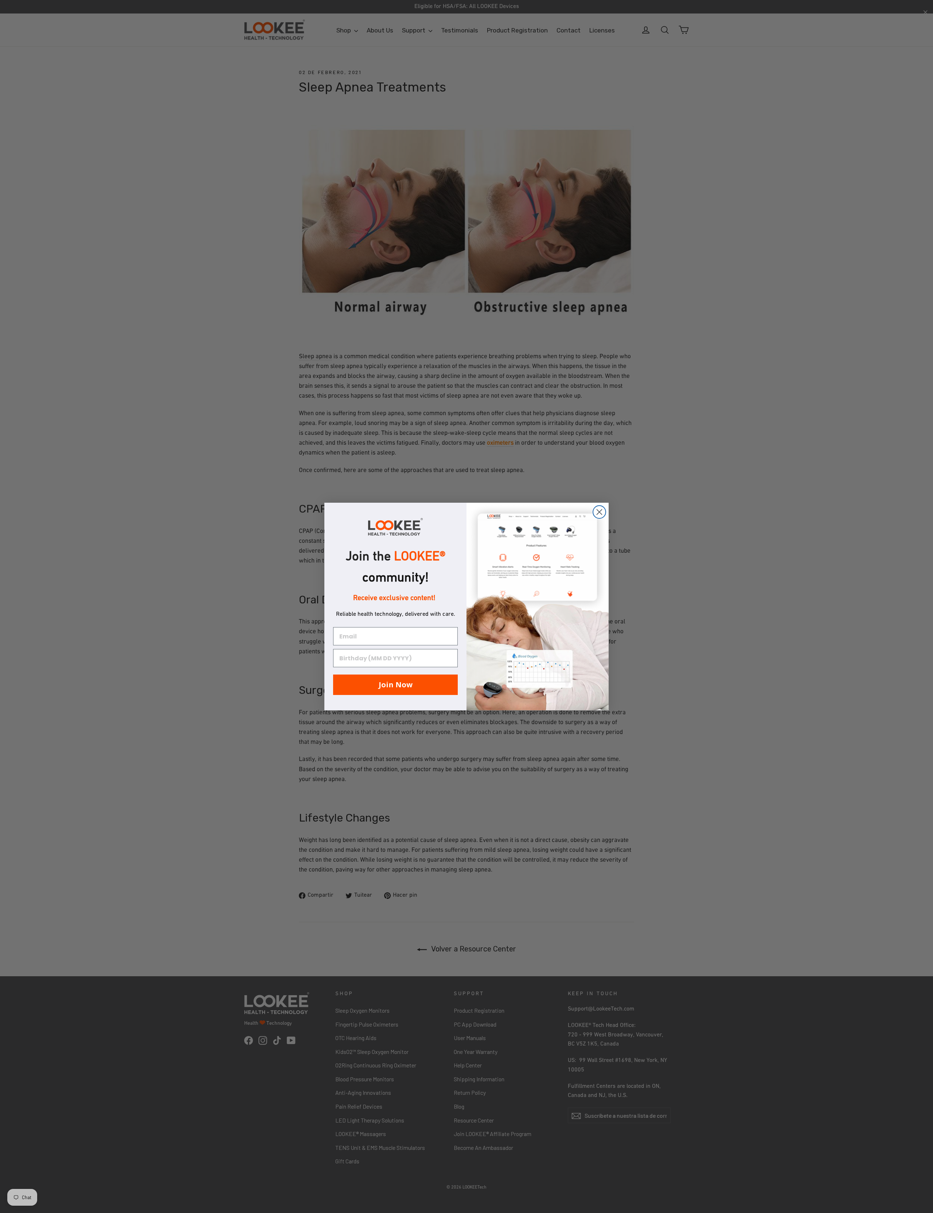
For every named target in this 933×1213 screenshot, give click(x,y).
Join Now (396, 684)
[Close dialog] (599, 512)
